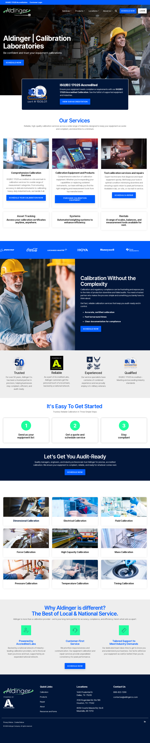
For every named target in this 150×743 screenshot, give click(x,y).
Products (79, 11)
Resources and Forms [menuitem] (48, 711)
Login (142, 11)
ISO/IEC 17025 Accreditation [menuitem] (16, 2)
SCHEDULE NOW (128, 11)
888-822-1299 (119, 692)
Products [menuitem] (43, 697)
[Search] (116, 10)
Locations (93, 11)
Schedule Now (90, 329)
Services (66, 11)
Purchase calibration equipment (75, 199)
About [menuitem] (42, 706)
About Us (107, 11)
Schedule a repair (124, 195)
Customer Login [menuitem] (36, 2)
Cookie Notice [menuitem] (19, 722)
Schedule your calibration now (26, 198)
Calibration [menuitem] (44, 692)
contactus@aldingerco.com (125, 697)
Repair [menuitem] (42, 702)
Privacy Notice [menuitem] (8, 722)
